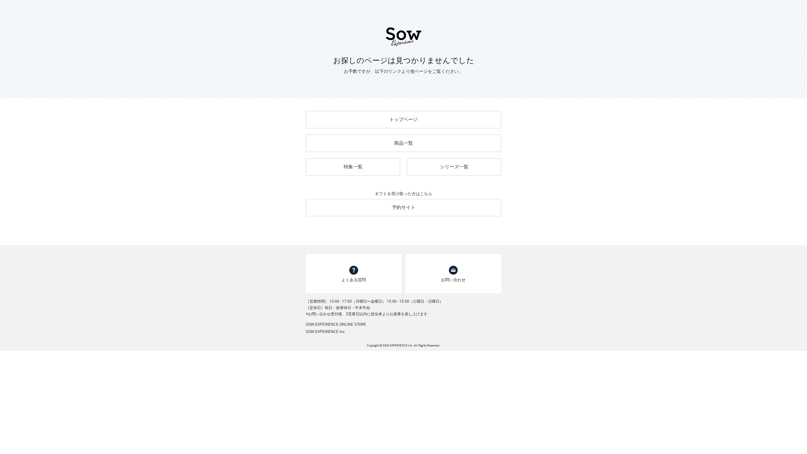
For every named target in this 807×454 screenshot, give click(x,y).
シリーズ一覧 (454, 167)
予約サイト (403, 207)
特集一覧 (353, 167)
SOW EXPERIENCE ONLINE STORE (336, 325)
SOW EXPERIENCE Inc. (326, 332)
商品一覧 (403, 143)
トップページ (403, 119)
